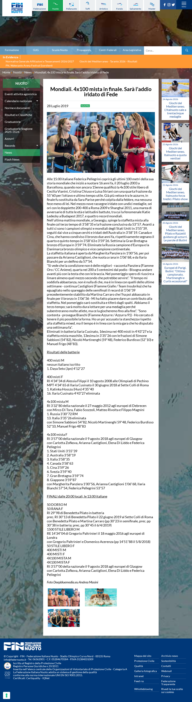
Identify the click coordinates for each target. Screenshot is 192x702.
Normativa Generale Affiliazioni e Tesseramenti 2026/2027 (40, 61)
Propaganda (84, 50)
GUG (36, 50)
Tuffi (87, 8)
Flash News (12, 159)
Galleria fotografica (145, 671)
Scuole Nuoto (60, 50)
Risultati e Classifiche (18, 115)
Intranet (139, 676)
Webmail (166, 671)
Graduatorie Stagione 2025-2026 (18, 130)
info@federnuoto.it (15, 659)
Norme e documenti (17, 108)
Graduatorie (13, 121)
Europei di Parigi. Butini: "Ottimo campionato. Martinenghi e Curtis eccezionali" (175, 274)
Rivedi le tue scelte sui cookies (172, 690)
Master (151, 8)
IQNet (46, 678)
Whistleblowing (143, 689)
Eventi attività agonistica (21, 94)
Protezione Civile (144, 660)
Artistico (103, 8)
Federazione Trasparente (168, 683)
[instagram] (169, 5)
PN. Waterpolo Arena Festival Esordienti (29, 65)
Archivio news (169, 655)
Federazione (39, 8)
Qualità (138, 666)
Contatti (166, 666)
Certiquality (33, 678)
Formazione (12, 50)
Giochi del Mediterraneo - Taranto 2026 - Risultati (108, 61)
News (8, 152)
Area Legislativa (132, 50)
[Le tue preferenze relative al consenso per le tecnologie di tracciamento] (6, 695)
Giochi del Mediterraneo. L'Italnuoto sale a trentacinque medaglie (175, 109)
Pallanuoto (71, 8)
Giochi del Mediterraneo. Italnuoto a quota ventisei (175, 153)
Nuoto (55, 8)
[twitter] (174, 5)
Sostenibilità (168, 660)
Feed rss (139, 681)
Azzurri (9, 138)
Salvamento (135, 8)
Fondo (119, 8)
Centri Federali (108, 50)
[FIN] (17, 8)
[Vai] (187, 50)
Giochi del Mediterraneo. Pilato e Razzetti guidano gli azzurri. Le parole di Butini (175, 233)
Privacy (165, 676)
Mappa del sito (142, 655)
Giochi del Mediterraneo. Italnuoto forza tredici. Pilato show (175, 194)
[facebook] (165, 5)
